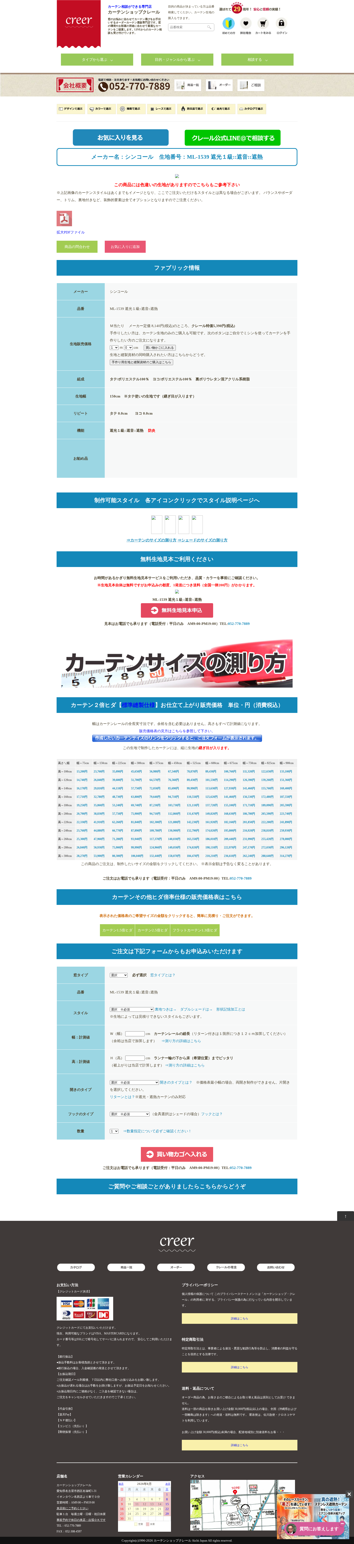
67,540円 (173, 771)
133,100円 (286, 771)
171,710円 (249, 805)
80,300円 (117, 856)
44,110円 (117, 788)
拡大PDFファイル (71, 232)
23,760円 (99, 771)
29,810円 (99, 788)
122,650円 (267, 771)
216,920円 (249, 830)
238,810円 (267, 830)
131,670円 (193, 813)
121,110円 (193, 805)
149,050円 (174, 847)
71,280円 (117, 839)
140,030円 (174, 839)
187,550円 (286, 797)
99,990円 (192, 788)
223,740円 (286, 813)
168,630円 (230, 813)
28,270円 (82, 856)
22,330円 (82, 822)
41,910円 (99, 822)
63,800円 (136, 797)
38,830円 (99, 813)
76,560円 (173, 780)
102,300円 (156, 822)
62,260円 (117, 822)
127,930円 (230, 788)
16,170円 (82, 788)
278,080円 (286, 839)
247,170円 (249, 847)
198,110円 (211, 847)
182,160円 (230, 822)
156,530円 (249, 797)
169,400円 (286, 788)
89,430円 (210, 771)
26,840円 (99, 780)
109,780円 (156, 830)
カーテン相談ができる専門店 (130, 6)
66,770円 (117, 830)
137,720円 (211, 805)
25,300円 (82, 839)
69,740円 (136, 805)
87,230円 (155, 805)
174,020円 (211, 830)
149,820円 (211, 813)
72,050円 (155, 788)
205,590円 (286, 805)
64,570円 (155, 780)
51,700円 (136, 780)
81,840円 (136, 822)
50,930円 (99, 847)
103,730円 (174, 805)
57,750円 (136, 788)
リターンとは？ (122, 1097)
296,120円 (286, 847)
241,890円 (286, 822)
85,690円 (173, 788)
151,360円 (286, 780)
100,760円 (230, 771)
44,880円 (99, 830)
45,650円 (136, 771)
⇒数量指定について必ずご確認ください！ (157, 1131)
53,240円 (117, 805)
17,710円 (82, 797)
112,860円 (174, 813)
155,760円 (267, 788)
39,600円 (117, 780)
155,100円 (230, 805)
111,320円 (249, 771)
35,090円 (117, 771)
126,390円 (249, 780)
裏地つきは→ (166, 1009)
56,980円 (155, 771)
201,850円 (249, 822)
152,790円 (193, 830)
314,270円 (286, 856)
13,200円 (82, 771)
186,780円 (249, 813)
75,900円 (136, 813)
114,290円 (230, 780)
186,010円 (211, 839)
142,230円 (193, 822)
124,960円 (156, 847)
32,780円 (99, 797)
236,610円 (230, 856)
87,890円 (136, 830)
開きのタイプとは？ (176, 1082)
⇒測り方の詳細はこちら (181, 1041)
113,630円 (211, 788)
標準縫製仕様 (138, 705)
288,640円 (267, 856)
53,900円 (99, 856)
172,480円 (267, 797)
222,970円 (230, 847)
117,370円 (156, 839)
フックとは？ (212, 1114)
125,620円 (211, 797)
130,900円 (174, 830)
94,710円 (173, 797)
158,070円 (174, 856)
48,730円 (117, 797)
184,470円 (193, 856)
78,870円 (192, 771)
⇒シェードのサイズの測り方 (202, 540)
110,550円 (193, 797)
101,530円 (211, 780)
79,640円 (155, 797)
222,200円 (267, 822)
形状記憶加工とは (230, 1009)
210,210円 (211, 856)
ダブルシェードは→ (196, 1009)
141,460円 (249, 788)
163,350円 (193, 839)
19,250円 (82, 805)
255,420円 (267, 839)
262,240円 (249, 856)
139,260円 (267, 780)
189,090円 (267, 805)
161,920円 (211, 822)
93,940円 (136, 839)
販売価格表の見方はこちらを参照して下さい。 (177, 731)
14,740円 (82, 780)
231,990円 (249, 839)
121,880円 (174, 822)
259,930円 (286, 830)
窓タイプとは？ (163, 975)
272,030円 (267, 847)
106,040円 (137, 856)
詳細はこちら (239, 1318)
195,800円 (230, 830)
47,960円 (99, 839)
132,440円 (156, 856)
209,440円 (230, 839)
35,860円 (99, 805)
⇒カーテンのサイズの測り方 (151, 540)
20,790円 (82, 813)
